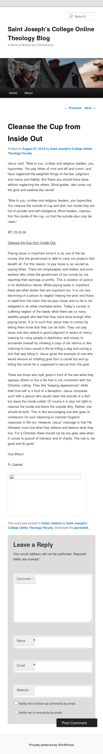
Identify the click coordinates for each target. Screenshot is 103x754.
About (28, 93)
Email (25, 665)
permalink (81, 527)
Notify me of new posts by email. (40, 712)
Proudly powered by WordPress (51, 744)
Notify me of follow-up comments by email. (47, 703)
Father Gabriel (51, 523)
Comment (25, 578)
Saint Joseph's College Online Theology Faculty (47, 525)
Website (22, 689)
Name (25, 641)
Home (13, 93)
